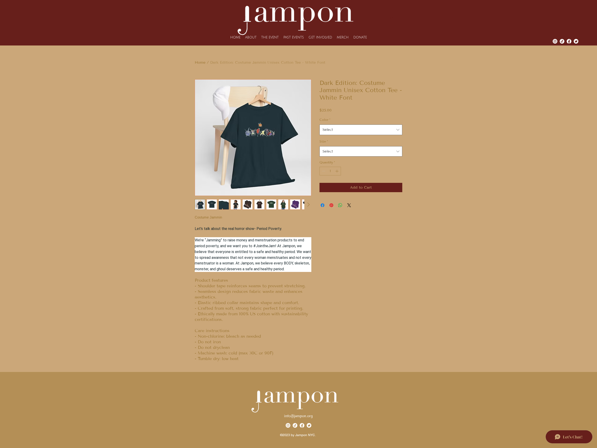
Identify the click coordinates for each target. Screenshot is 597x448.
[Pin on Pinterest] (331, 205)
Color (324, 120)
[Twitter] (309, 425)
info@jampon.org (298, 416)
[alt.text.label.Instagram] (569, 41)
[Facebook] (302, 425)
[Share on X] (349, 205)
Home (200, 62)
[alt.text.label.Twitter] (576, 41)
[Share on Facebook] (322, 205)
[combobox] (360, 130)
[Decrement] (323, 171)
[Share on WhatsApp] (340, 205)
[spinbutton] (330, 171)
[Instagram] (555, 41)
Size (323, 141)
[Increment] (337, 171)
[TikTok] (562, 41)
